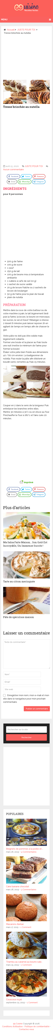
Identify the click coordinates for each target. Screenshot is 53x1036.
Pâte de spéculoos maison (18, 617)
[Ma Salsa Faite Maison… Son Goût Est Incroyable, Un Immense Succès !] (26, 525)
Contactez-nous (26, 1029)
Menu (4, 19)
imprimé (28, 482)
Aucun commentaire (13, 169)
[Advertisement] (26, 58)
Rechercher (26, 737)
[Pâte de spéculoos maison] (26, 600)
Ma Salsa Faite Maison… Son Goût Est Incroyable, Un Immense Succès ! (25, 544)
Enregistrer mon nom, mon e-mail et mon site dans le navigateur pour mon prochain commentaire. (26, 698)
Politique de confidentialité (37, 1026)
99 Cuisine (18, 1024)
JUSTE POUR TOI (34, 166)
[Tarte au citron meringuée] (26, 564)
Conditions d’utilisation (12, 1026)
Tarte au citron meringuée (19, 581)
